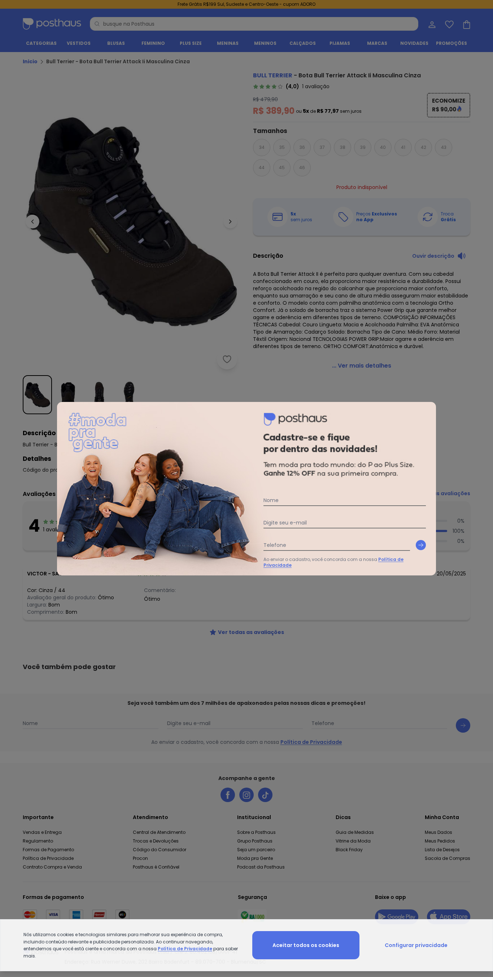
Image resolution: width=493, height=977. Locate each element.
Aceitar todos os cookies (305, 945)
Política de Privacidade (185, 949)
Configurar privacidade (416, 945)
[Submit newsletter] (421, 545)
